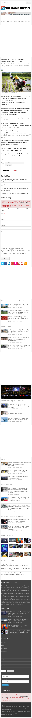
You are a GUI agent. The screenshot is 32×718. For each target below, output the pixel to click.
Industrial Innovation (24, 65)
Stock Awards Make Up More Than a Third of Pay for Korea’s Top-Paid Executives (18, 527)
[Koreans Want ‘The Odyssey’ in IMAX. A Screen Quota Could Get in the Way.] (27, 540)
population (8, 165)
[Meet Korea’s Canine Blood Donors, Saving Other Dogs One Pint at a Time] (27, 554)
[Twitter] (2, 263)
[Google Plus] (12, 263)
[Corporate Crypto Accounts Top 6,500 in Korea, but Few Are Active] (19, 554)
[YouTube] (18, 263)
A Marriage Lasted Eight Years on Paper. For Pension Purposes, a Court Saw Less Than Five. (19, 331)
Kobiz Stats (3, 657)
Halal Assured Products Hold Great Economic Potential (14, 193)
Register (10, 671)
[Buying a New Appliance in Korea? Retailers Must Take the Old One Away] (4, 471)
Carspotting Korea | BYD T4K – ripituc (10, 564)
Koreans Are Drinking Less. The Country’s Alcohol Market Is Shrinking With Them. (18, 405)
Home (2, 21)
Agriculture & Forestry (15, 21)
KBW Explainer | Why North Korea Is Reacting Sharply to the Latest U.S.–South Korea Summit (18, 499)
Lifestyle (3, 645)
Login (3, 671)
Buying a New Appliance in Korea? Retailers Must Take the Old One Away (19, 471)
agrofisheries (9, 163)
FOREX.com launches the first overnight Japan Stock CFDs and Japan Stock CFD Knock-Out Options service (19, 613)
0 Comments (19, 307)
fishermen (21, 163)
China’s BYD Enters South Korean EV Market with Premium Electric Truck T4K (15, 564)
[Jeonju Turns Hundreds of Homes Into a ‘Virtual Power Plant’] (4, 478)
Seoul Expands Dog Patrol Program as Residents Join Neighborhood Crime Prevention (14, 573)
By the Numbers (14, 65)
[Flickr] (15, 263)
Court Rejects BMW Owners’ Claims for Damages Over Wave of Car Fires (19, 346)
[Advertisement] (16, 41)
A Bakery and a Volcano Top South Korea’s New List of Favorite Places (18, 305)
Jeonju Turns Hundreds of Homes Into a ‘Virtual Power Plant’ (19, 477)
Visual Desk (4, 651)
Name (3, 213)
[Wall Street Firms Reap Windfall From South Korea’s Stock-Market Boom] (12, 554)
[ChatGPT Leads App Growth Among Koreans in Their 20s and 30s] (4, 413)
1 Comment (21, 511)
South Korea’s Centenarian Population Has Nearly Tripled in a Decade (18, 520)
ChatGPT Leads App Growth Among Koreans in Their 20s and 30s (18, 412)
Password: (4, 679)
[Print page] (16, 70)
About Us (3, 666)
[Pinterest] (22, 263)
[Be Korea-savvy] (16, 8)
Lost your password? (25, 685)
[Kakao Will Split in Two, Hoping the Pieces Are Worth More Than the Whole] (4, 554)
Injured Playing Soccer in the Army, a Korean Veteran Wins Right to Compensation (18, 339)
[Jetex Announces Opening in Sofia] (19, 540)
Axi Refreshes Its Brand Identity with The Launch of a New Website (18, 620)
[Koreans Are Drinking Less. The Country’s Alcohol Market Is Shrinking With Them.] (4, 406)
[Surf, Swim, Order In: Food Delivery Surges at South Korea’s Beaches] (4, 419)
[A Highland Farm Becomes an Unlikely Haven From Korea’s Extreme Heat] (4, 312)
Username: (5, 674)
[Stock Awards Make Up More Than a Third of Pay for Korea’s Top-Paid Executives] (4, 527)
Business (7, 21)
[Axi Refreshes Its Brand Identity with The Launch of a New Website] (12, 540)
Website (3, 225)
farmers (15, 163)
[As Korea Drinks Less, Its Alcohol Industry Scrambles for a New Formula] (12, 546)
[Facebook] (5, 263)
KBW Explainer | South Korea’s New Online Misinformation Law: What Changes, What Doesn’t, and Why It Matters (18, 490)
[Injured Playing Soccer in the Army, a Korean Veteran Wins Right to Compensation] (4, 338)
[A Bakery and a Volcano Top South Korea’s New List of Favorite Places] (4, 306)
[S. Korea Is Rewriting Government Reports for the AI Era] (4, 548)
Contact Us (3, 663)
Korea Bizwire (18, 64)
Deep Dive (3, 654)
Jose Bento (3, 573)
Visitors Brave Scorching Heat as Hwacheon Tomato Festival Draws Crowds (18, 318)
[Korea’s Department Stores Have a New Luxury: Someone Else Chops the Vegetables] (4, 464)
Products (3, 660)
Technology (4, 648)
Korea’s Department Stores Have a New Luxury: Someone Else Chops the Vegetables (19, 464)
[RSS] (25, 263)
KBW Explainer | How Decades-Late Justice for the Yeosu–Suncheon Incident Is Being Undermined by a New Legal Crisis (19, 507)
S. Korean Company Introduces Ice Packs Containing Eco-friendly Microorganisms (15, 569)
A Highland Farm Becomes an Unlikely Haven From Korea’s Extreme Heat (18, 311)
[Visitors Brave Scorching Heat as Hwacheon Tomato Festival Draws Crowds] (4, 318)
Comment (3, 231)
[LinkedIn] (9, 263)
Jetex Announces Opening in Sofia (17, 625)
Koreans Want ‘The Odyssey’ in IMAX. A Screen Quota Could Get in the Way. (19, 631)
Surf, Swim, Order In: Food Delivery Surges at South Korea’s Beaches (18, 418)
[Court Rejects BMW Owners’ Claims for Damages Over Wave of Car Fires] (4, 346)
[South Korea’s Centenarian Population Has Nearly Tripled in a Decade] (4, 521)
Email (3, 219)
